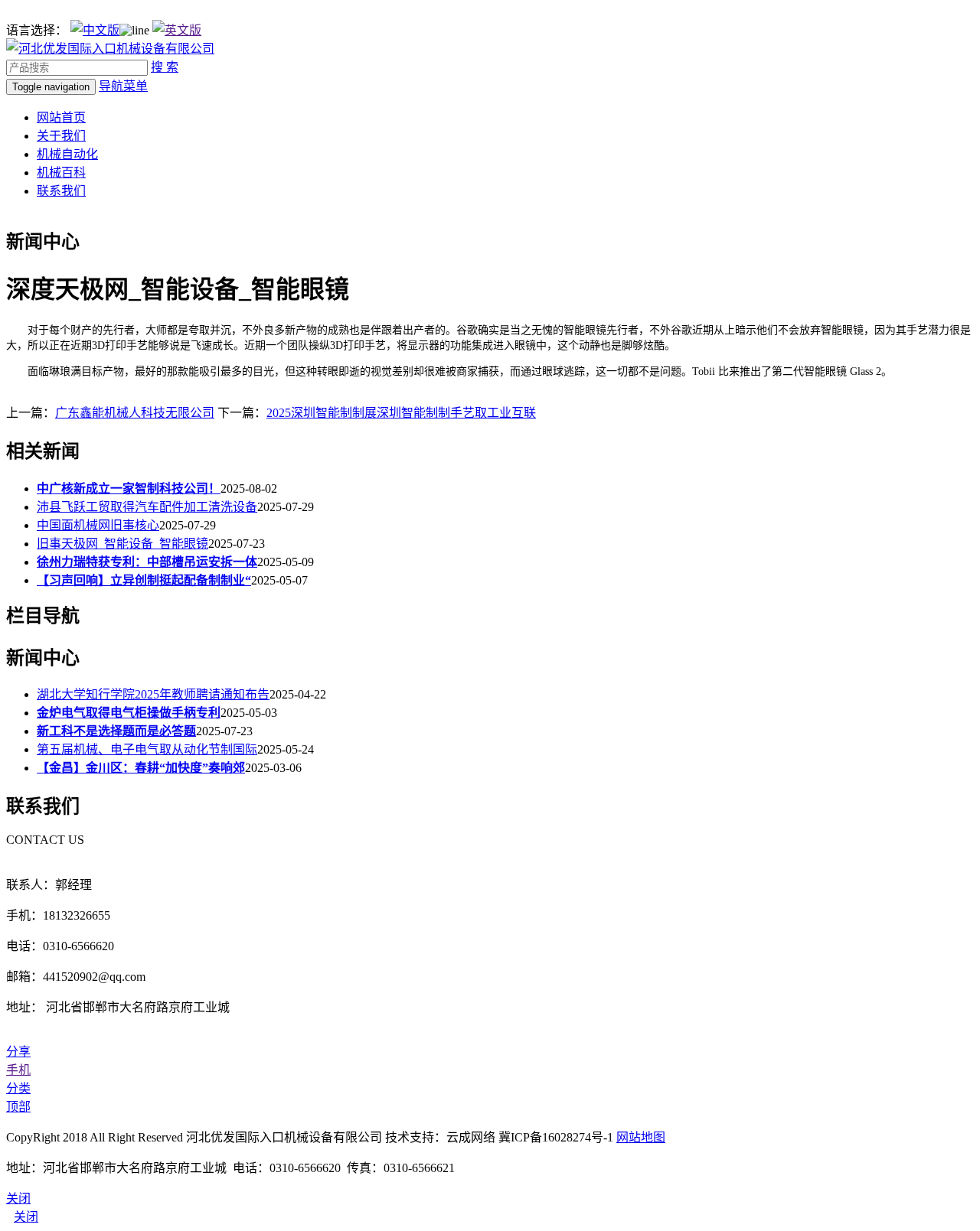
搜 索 (164, 66)
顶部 (18, 1106)
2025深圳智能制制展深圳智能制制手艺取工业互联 (401, 412)
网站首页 (61, 117)
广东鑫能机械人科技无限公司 (134, 412)
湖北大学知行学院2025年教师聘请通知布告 (153, 694)
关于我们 (61, 135)
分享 (18, 1051)
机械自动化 (67, 154)
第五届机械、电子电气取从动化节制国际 (147, 749)
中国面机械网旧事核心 (98, 525)
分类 (18, 1088)
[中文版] (94, 30)
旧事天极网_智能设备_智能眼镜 (122, 543)
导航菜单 (123, 86)
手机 (18, 1069)
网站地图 (640, 1137)
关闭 (26, 1216)
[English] (176, 30)
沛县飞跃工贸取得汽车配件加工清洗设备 (147, 506)
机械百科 (61, 172)
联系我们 (61, 190)
